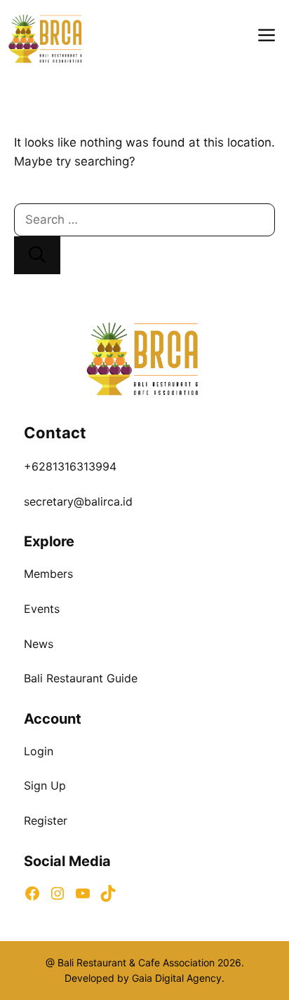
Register (45, 820)
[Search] (37, 255)
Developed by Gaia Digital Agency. (144, 978)
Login (38, 751)
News (38, 644)
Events (42, 609)
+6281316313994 (70, 466)
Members (48, 574)
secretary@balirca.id (78, 501)
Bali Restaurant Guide (80, 678)
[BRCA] (46, 39)
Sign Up (45, 785)
